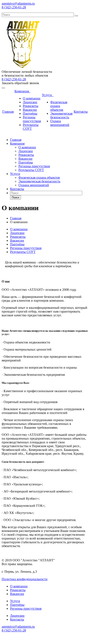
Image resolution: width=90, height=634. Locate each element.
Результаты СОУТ (31, 126)
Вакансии (30, 109)
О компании (31, 98)
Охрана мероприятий (59, 123)
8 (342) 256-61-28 (14, 7)
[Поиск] (76, 15)
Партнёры (30, 113)
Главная (8, 111)
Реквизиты (30, 106)
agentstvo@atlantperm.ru (18, 3)
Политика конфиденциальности (25, 579)
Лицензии (30, 102)
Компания (22, 91)
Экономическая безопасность (61, 115)
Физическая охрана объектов (58, 105)
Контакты (81, 111)
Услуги (48, 95)
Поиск (15, 197)
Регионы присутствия (32, 119)
